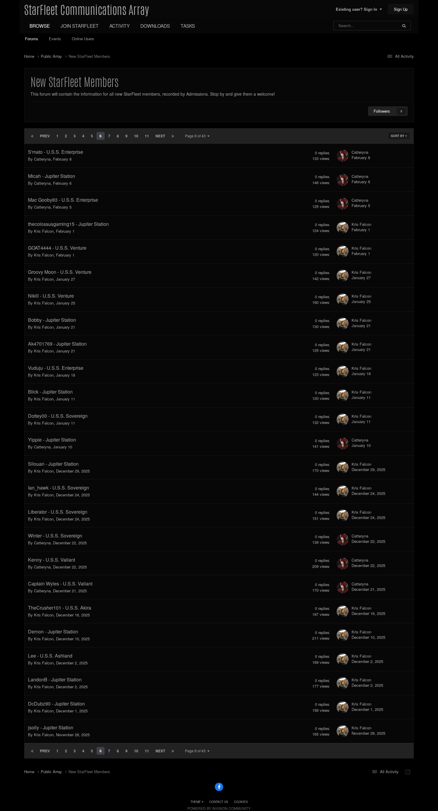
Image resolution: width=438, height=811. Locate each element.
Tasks (188, 25)
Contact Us (218, 802)
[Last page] (173, 136)
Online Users (83, 38)
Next (160, 136)
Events (55, 38)
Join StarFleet (79, 25)
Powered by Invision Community (219, 808)
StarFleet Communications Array (86, 8)
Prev (45, 136)
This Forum (380, 25)
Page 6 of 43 (196, 135)
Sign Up (401, 9)
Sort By (398, 136)
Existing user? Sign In (358, 9)
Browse (39, 25)
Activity (119, 25)
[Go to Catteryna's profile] (343, 155)
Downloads (155, 25)
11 (147, 136)
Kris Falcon (44, 231)
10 (136, 136)
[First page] (32, 136)
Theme (196, 802)
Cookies (241, 802)
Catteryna (42, 159)
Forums (31, 38)
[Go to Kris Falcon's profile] (343, 228)
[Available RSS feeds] (408, 772)
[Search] (404, 25)
